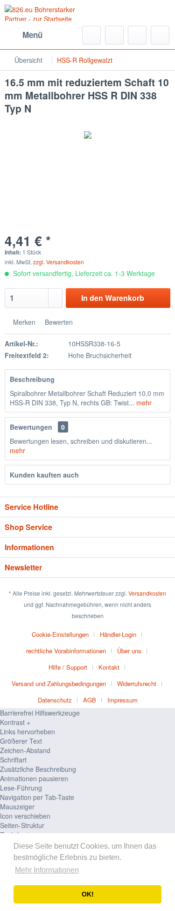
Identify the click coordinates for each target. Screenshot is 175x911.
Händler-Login (118, 634)
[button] (87, 722)
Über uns (129, 650)
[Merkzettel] (114, 35)
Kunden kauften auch (44, 474)
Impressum (122, 699)
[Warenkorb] (160, 35)
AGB (89, 699)
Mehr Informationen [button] (47, 870)
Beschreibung (32, 379)
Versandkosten (147, 593)
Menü (32, 34)
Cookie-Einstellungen (60, 634)
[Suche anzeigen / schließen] (91, 35)
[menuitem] (23, 35)
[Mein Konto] (137, 35)
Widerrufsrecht (136, 683)
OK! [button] (88, 894)
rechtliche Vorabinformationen (66, 650)
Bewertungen (31, 427)
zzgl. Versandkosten (58, 262)
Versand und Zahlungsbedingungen (59, 683)
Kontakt (108, 667)
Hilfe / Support (68, 667)
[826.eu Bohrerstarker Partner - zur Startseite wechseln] (46, 13)
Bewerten (58, 322)
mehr (143, 402)
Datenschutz (55, 699)
